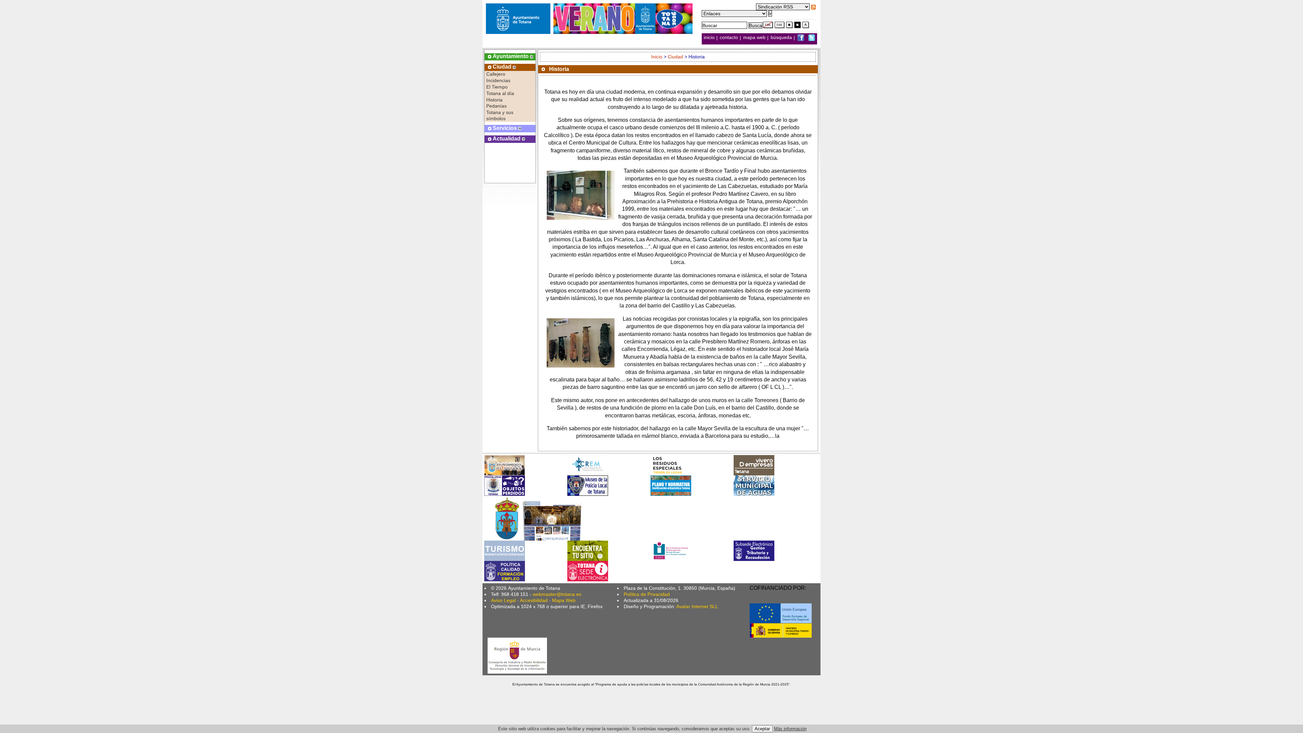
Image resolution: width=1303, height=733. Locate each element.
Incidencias (498, 80)
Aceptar (762, 728)
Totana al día (500, 93)
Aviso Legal (503, 600)
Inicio (656, 56)
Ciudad (675, 56)
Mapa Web (563, 600)
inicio (710, 37)
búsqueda (782, 37)
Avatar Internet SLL (697, 606)
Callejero (495, 74)
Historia (494, 99)
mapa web (755, 37)
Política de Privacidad (647, 594)
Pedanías (496, 106)
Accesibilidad (534, 600)
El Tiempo (497, 87)
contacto (729, 37)
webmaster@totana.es (557, 594)
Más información (790, 728)
